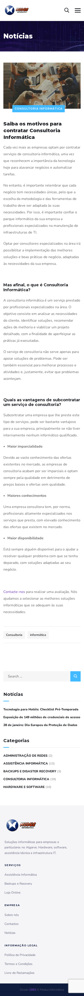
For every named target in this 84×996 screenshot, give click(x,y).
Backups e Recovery (18, 883)
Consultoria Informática (38, 108)
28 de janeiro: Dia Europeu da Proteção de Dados (40, 725)
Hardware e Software (24, 787)
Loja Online (12, 892)
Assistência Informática (25, 763)
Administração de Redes (25, 756)
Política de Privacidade (19, 955)
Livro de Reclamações (19, 973)
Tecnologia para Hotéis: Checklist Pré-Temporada (40, 709)
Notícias (9, 933)
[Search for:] (42, 676)
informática (38, 635)
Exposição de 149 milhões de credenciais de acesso (41, 717)
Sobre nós (11, 915)
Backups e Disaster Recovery (29, 771)
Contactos (11, 924)
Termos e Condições (18, 964)
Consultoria (14, 635)
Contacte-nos (14, 591)
